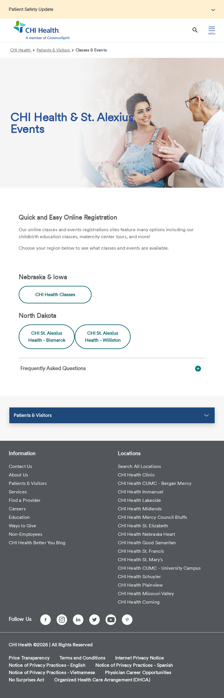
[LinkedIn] (78, 619)
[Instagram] (62, 619)
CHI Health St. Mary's (140, 559)
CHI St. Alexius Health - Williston (103, 336)
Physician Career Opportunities (138, 672)
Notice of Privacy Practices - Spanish (134, 665)
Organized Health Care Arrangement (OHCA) (102, 680)
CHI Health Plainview (140, 585)
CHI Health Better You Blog (37, 542)
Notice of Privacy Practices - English (47, 665)
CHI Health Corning (139, 602)
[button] (112, 415)
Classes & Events (91, 50)
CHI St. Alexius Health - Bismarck (46, 336)
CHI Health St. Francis (141, 551)
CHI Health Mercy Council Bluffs (152, 517)
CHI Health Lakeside (139, 500)
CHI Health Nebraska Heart (146, 534)
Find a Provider (25, 500)
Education (19, 517)
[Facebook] (45, 619)
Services (18, 492)
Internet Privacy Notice (139, 658)
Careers (17, 509)
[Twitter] (94, 619)
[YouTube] (111, 619)
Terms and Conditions (82, 658)
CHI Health (21, 50)
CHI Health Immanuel (140, 492)
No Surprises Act (26, 680)
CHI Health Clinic (136, 475)
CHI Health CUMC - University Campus (159, 568)
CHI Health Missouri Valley (146, 593)
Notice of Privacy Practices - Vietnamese (52, 672)
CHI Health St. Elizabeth (143, 525)
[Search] (195, 30)
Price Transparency (29, 658)
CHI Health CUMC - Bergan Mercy (154, 483)
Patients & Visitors (53, 50)
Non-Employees (25, 534)
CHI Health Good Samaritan (147, 542)
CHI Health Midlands (140, 509)
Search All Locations (139, 466)
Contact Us (20, 466)
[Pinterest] (127, 619)
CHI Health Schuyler (139, 576)
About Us (18, 475)
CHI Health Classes (55, 294)
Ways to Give (22, 525)
